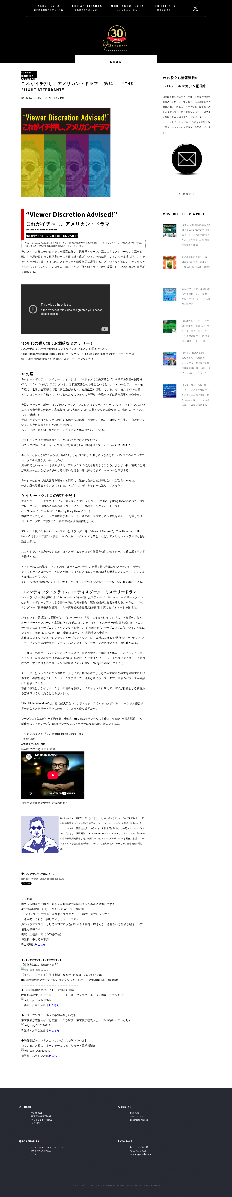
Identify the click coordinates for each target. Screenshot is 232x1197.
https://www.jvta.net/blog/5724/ (42, 878)
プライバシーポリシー (81, 1185)
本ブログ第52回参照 (45, 536)
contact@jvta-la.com (140, 1154)
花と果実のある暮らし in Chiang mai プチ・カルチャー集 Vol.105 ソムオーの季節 (196, 261)
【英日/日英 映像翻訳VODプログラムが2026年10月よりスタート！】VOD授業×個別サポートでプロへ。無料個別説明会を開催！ (196, 234)
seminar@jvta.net (139, 1119)
